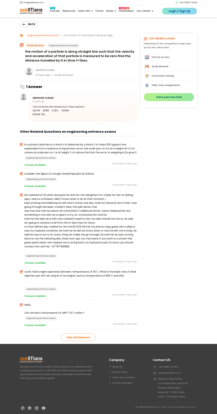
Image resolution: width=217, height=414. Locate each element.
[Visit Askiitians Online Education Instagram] (36, 408)
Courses (55, 10)
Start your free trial (169, 97)
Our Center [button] (143, 11)
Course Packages (122, 382)
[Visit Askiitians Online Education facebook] (22, 408)
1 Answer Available (35, 164)
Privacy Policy (119, 372)
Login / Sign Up (179, 11)
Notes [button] (110, 11)
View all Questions (78, 337)
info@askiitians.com (33, 2)
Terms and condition (123, 377)
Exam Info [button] (84, 11)
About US (117, 366)
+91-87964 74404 (188, 2)
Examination (126, 10)
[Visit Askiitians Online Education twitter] (29, 408)
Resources (68, 11)
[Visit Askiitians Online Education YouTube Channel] (43, 408)
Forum (99, 11)
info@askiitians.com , (148, 406)
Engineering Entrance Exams (43, 35)
